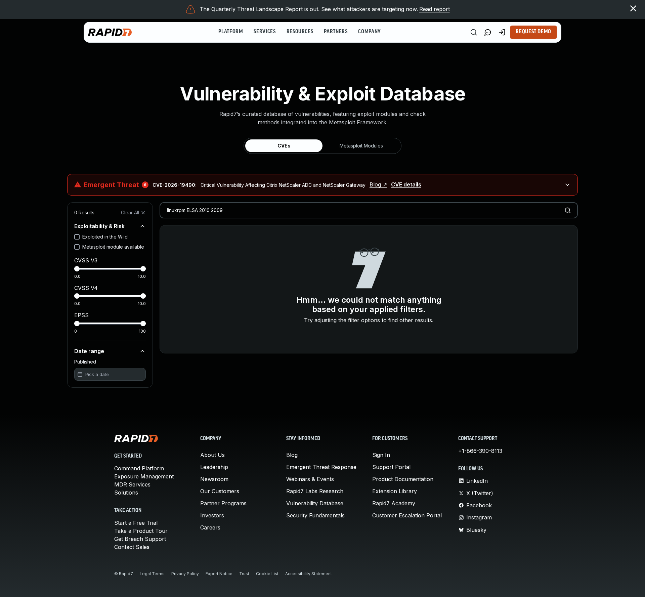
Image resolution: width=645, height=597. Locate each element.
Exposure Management (144, 476)
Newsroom (214, 479)
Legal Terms (152, 573)
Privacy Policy (185, 573)
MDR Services (132, 484)
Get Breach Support (140, 539)
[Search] (474, 32)
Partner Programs (223, 503)
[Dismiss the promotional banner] (633, 8)
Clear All (130, 212)
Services (264, 32)
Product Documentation (402, 479)
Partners (335, 32)
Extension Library (394, 491)
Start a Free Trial (136, 522)
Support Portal (391, 467)
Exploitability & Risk (99, 226)
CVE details (406, 184)
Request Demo (533, 32)
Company (369, 32)
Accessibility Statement (308, 573)
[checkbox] (77, 237)
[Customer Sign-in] (502, 32)
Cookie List (267, 573)
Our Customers (219, 491)
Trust (244, 573)
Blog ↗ (378, 184)
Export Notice (219, 573)
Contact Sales (131, 547)
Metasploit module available (113, 247)
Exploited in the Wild (105, 237)
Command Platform (139, 468)
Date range (89, 351)
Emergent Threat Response (321, 467)
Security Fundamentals (315, 515)
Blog (292, 455)
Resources (300, 32)
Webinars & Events (310, 479)
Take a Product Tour (141, 530)
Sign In (381, 455)
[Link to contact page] (488, 32)
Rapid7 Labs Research (314, 491)
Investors (212, 515)
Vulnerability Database (314, 503)
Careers (210, 527)
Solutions (126, 492)
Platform (230, 32)
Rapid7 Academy (393, 503)
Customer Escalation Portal (407, 515)
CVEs (284, 145)
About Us (212, 455)
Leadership (214, 467)
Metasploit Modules (361, 145)
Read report (434, 9)
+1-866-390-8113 (480, 450)
